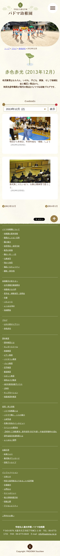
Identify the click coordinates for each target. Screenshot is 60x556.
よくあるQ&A (9, 306)
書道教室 (7, 372)
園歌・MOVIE (9, 271)
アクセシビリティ (11, 506)
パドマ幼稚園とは (11, 411)
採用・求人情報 (8, 407)
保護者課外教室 (10, 397)
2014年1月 (53, 206)
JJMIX (6, 388)
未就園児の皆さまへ (10, 281)
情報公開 (7, 502)
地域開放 (7, 310)
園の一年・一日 (10, 254)
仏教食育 (7, 259)
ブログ (14, 49)
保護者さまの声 (10, 289)
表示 (52, 109)
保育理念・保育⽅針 (12, 246)
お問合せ (7, 489)
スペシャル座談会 (11, 427)
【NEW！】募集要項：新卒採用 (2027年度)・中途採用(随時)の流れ (30, 432)
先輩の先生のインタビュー (14, 423)
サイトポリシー (10, 493)
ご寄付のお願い (8, 516)
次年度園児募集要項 (12, 285)
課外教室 (5, 338)
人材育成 (7, 419)
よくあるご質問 (10, 440)
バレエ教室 (8, 363)
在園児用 (5, 450)
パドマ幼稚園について (11, 229)
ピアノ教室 (8, 355)
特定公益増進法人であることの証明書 (19, 481)
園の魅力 (7, 242)
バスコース (8, 302)
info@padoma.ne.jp (47, 534)
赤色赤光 (22, 49)
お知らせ (7, 477)
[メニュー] (53, 8)
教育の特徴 (8, 250)
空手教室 (7, 367)
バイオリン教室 (10, 359)
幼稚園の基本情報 (11, 234)
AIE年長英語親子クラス (13, 384)
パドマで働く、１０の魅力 (14, 415)
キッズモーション (11, 393)
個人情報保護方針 (11, 497)
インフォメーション (10, 472)
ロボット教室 (9, 376)
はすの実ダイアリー (12, 324)
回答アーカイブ (10, 462)
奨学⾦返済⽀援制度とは (13, 436)
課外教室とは (9, 343)
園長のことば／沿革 (12, 238)
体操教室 (7, 351)
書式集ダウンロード (12, 458)
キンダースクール (11, 347)
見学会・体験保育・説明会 (14, 293)
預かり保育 (8, 263)
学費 (5, 298)
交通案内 (7, 485)
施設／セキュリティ (12, 267)
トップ (7, 49)
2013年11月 (10, 206)
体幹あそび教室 (10, 380)
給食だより (8, 454)
